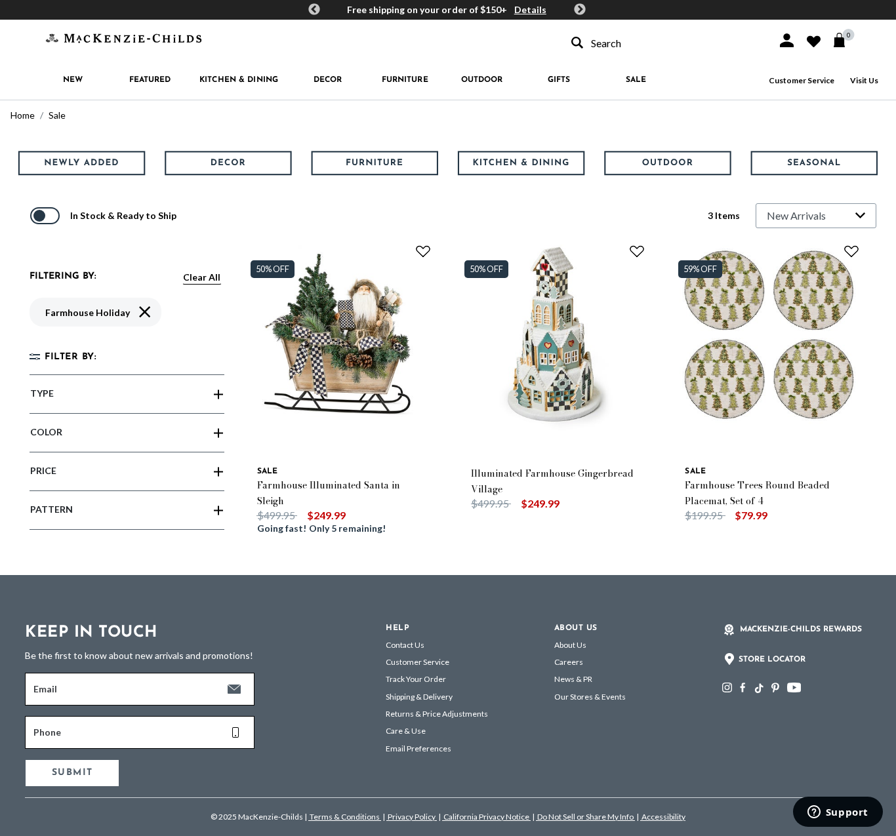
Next (579, 9)
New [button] (73, 80)
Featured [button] (150, 80)
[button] (787, 40)
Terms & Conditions (344, 817)
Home (22, 115)
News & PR (573, 679)
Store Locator (772, 660)
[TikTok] (758, 688)
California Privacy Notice (486, 817)
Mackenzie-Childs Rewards (801, 629)
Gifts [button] (559, 80)
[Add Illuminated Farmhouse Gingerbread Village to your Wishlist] (636, 251)
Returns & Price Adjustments (437, 714)
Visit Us (864, 80)
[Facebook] (742, 687)
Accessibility (662, 817)
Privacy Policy (411, 817)
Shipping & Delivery (419, 697)
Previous (314, 9)
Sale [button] (636, 80)
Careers (568, 662)
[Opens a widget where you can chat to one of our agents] (837, 813)
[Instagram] (727, 687)
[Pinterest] (775, 687)
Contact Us (405, 645)
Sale (57, 115)
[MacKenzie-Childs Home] (123, 37)
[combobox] (662, 42)
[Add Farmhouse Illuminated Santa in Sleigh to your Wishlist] (423, 251)
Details (530, 9)
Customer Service (801, 80)
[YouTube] (794, 687)
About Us (570, 645)
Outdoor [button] (482, 80)
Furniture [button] (405, 80)
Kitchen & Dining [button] (238, 80)
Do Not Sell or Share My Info (585, 817)
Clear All (201, 277)
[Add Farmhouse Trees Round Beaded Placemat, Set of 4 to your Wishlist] (851, 251)
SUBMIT (72, 773)
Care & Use (406, 731)
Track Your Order (416, 679)
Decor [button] (328, 80)
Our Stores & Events (590, 697)
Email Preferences (418, 748)
